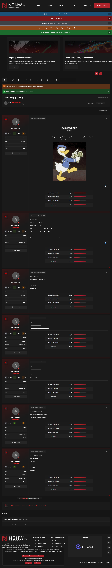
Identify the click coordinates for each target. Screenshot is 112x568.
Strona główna (12, 80)
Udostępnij (91, 103)
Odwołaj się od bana (60, 543)
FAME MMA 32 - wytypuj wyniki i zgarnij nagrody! (54, 23)
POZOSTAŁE (25, 80)
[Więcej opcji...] (106, 118)
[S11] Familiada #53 (55, 18)
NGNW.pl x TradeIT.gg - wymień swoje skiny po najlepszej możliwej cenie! (54, 28)
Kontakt (108, 562)
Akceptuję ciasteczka (27, 555)
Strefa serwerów (59, 541)
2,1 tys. (10, 133)
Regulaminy (41, 541)
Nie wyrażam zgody (38, 555)
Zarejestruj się (103, 5)
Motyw (81, 562)
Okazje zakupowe (49, 80)
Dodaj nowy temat (103, 110)
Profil (24, 148)
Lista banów (58, 546)
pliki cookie (26, 549)
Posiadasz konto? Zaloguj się (83, 5)
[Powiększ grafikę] (69, 128)
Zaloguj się (28, 563)
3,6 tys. (18, 133)
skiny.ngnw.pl (30, 61)
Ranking (40, 546)
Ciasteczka (101, 562)
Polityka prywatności (91, 562)
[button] (96, 73)
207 (26, 133)
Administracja (42, 543)
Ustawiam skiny (16, 67)
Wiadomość (17, 153)
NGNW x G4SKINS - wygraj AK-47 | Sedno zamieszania (54, 32)
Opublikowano (38, 118)
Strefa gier (36, 80)
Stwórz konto (38, 563)
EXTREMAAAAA (15, 128)
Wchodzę (70, 67)
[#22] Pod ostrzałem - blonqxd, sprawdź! (54, 14)
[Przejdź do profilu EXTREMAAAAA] (6, 103)
